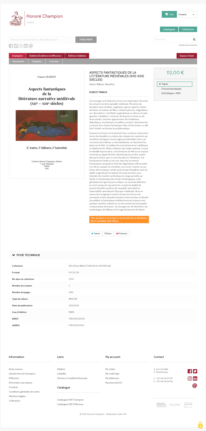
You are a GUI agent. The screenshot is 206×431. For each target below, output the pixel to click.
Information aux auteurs (20, 382)
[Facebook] (11, 46)
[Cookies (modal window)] (200, 425)
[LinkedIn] (26, 46)
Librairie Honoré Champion (22, 373)
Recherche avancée (188, 45)
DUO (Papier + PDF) (171, 93)
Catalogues (169, 29)
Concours (54, 61)
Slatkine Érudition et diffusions (45, 55)
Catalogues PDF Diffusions (70, 404)
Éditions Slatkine (77, 55)
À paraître (37, 61)
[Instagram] (21, 46)
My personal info (113, 382)
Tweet (96, 233)
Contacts (13, 387)
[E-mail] (30, 46)
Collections (188, 29)
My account (112, 357)
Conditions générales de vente (24, 391)
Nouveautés (18, 61)
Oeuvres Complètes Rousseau (72, 378)
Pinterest (122, 233)
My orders (110, 369)
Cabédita (61, 373)
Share (109, 233)
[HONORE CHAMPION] (36, 18)
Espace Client (187, 55)
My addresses (112, 378)
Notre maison (16, 369)
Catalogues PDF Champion (70, 399)
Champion (17, 55)
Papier (165, 83)
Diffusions (14, 378)
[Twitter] (16, 46)
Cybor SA (122, 414)
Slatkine (61, 369)
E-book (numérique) (171, 88)
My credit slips (112, 373)
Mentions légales (17, 396)
